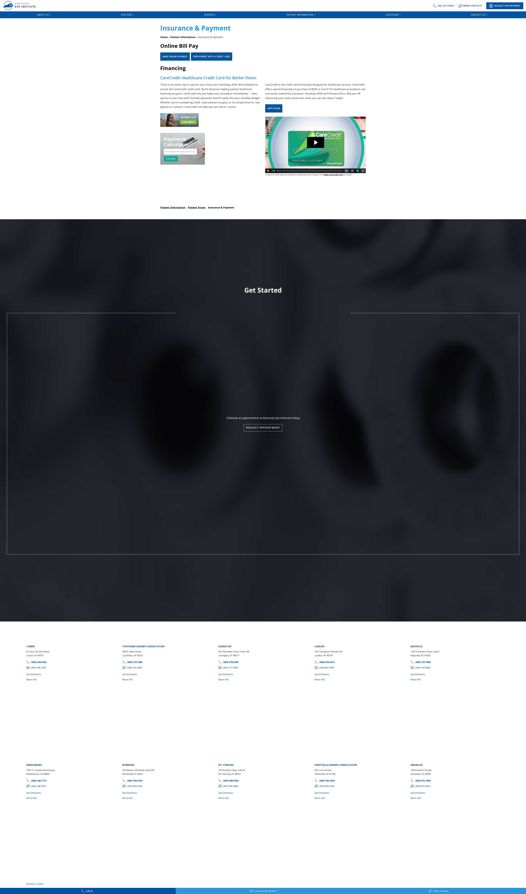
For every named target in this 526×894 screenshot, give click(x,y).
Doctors (126, 14)
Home (164, 37)
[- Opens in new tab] (179, 120)
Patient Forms (196, 207)
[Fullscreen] (363, 170)
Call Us (89, 890)
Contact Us (478, 14)
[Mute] (352, 170)
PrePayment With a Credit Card (211, 56)
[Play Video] (268, 170)
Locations (392, 14)
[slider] (310, 170)
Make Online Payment (175, 56)
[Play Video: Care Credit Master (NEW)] (315, 142)
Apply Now (273, 108)
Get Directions (33, 674)
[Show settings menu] (357, 170)
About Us (43, 14)
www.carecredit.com (333, 174)
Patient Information (300, 14)
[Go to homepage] (21, 6)
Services (209, 14)
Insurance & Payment (221, 207)
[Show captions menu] (346, 170)
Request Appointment (263, 427)
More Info (31, 679)
